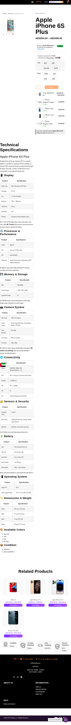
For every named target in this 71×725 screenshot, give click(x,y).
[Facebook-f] (14, 677)
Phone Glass (49, 108)
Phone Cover (49, 115)
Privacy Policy (39, 694)
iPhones (10, 13)
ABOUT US (8, 683)
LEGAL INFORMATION (40, 692)
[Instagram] (17, 677)
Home (5, 13)
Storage (39, 73)
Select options (13, 605)
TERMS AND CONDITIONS (41, 689)
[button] (32, 2)
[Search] (62, 2)
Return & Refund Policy (9, 704)
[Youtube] (21, 677)
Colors (38, 63)
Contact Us (38, 687)
